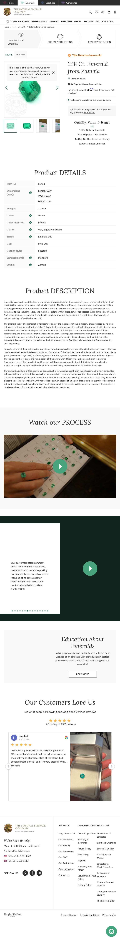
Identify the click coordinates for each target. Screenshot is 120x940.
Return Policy (84, 848)
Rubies (11, 2)
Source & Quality (105, 848)
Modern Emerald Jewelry (105, 884)
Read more (86, 675)
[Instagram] (39, 873)
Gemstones (71, 2)
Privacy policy (109, 915)
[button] (57, 87)
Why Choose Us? (66, 833)
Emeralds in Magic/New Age (105, 865)
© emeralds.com (69, 915)
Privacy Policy (85, 885)
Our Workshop (65, 839)
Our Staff (63, 857)
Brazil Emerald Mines (104, 856)
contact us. (89, 112)
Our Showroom (66, 851)
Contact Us (63, 875)
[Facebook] (32, 873)
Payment (82, 860)
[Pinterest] (25, 873)
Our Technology (66, 863)
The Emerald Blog (105, 900)
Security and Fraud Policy (87, 877)
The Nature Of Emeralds (104, 835)
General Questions (87, 833)
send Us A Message (19, 850)
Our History (64, 845)
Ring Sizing (83, 854)
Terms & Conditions (89, 915)
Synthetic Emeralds (106, 842)
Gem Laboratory (66, 869)
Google (65, 711)
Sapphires (50, 2)
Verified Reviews (86, 711)
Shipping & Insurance (83, 841)
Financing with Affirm (85, 868)
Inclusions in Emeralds (103, 875)
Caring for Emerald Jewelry (106, 893)
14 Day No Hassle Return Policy (86, 84)
